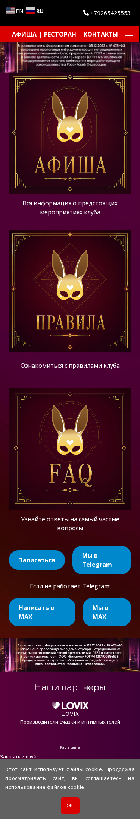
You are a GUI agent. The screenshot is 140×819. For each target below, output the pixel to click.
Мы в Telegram (97, 560)
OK (70, 805)
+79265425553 (110, 12)
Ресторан (60, 34)
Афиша (24, 34)
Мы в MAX (100, 612)
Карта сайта (70, 747)
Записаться (37, 560)
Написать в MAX (36, 612)
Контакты (101, 34)
